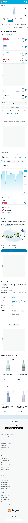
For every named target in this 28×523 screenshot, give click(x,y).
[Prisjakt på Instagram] (15, 516)
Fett (23, 300)
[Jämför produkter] (25, 15)
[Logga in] (26, 2)
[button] (25, 8)
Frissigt (20, 302)
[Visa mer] (2, 39)
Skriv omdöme (17, 21)
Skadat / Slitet (15, 301)
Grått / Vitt (21, 301)
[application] (14, 181)
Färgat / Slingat (17, 300)
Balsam (4, 5)
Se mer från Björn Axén (6, 320)
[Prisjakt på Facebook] (12, 516)
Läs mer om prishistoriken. (21, 157)
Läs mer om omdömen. (6, 225)
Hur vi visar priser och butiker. (14, 113)
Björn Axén (14, 295)
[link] (8, 370)
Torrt (13, 300)
